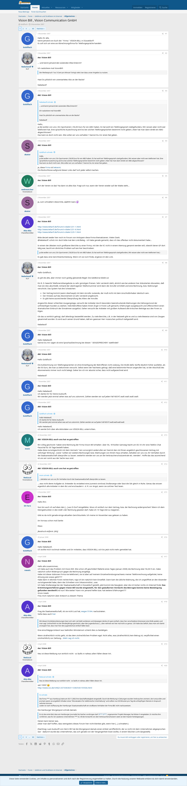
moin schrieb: (44, 475)
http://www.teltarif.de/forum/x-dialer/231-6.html (59, 229)
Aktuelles (46, 7)
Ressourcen (60, 7)
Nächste (40, 28)
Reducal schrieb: (45, 677)
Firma (47, 167)
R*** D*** (103, 714)
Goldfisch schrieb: (46, 152)
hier (54, 614)
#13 (165, 435)
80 (33, 28)
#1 (166, 34)
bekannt (57, 167)
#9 (166, 330)
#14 (165, 464)
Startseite (24, 7)
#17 (165, 556)
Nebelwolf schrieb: (46, 102)
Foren (35, 7)
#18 (165, 602)
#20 (165, 665)
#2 (166, 53)
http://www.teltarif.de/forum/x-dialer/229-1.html (59, 232)
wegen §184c (87, 611)
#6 (166, 197)
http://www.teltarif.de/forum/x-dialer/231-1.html (59, 226)
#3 (166, 91)
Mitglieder (75, 7)
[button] (51, 7)
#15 (165, 492)
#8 (166, 263)
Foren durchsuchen (38, 12)
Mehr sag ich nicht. (71, 638)
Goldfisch (24, 24)
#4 (166, 141)
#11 (165, 381)
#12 (165, 402)
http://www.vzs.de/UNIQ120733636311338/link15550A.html (65, 687)
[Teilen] (162, 33)
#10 (165, 350)
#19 (165, 644)
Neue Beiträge (23, 12)
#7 (166, 217)
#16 (165, 537)
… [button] (29, 28)
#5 (166, 176)
